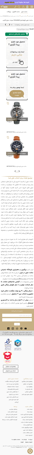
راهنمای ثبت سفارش (11, 366)
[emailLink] (25, 328)
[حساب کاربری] (23, 6)
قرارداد (22, 442)
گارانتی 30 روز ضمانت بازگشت (11, 381)
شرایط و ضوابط (28, 442)
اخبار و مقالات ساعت (27, 432)
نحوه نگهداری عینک (27, 425)
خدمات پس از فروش (11, 371)
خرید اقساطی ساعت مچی (12, 397)
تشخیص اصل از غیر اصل (11, 414)
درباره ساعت (29, 409)
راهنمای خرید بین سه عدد (12, 384)
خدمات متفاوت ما (16, 439)
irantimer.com (19, 447)
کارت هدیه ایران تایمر (13, 399)
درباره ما (30, 439)
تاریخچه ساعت (28, 435)
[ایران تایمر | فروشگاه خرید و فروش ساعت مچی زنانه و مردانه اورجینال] (4, 7)
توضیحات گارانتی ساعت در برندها (9, 419)
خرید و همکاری (28, 379)
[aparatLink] (21, 328)
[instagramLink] (13, 328)
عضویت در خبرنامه (17, 311)
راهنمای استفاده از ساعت (26, 422)
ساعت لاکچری (16, 12)
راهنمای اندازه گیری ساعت (26, 414)
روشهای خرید (29, 386)
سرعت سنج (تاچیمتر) (23, 29)
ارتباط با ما (24, 439)
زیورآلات (9, 12)
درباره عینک (29, 412)
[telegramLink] (17, 328)
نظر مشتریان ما (28, 389)
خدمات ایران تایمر (13, 379)
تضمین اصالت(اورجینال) (13, 389)
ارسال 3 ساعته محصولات (12, 386)
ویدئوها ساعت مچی (27, 430)
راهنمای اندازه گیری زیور (27, 417)
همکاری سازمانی (28, 392)
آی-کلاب (16, 402)
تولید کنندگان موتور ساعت (11, 417)
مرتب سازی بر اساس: (24, 25)
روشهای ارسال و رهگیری (27, 381)
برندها (15, 407)
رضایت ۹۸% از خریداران (19, 279)
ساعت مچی (24, 12)
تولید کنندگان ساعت (12, 412)
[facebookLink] (8, 328)
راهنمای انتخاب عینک (27, 419)
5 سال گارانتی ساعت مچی (12, 392)
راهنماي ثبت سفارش (27, 384)
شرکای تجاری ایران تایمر (27, 394)
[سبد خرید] (27, 7)
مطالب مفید (28, 407)
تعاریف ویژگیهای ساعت (27, 427)
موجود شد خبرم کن (12, 119)
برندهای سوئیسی (13, 409)
